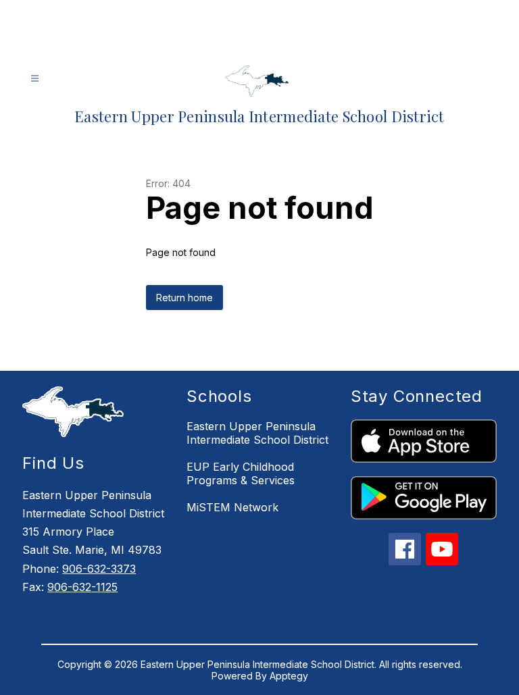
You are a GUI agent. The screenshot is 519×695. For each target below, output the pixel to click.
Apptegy (289, 675)
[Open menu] (35, 78)
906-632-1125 (82, 587)
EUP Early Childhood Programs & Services (241, 473)
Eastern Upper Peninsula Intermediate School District (257, 432)
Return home (184, 297)
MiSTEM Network (232, 507)
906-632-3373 (99, 568)
